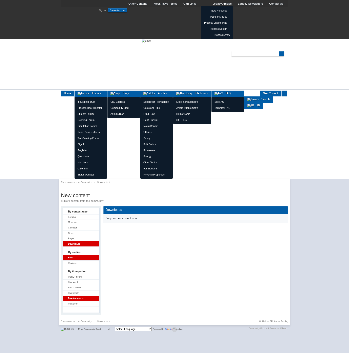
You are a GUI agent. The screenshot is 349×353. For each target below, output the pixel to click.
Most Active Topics (165, 3)
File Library (200, 93)
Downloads (74, 244)
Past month (73, 293)
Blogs (124, 93)
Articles (161, 93)
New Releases (219, 10)
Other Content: (137, 3)
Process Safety (222, 35)
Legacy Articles (222, 3)
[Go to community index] (146, 40)
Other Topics (150, 162)
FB (257, 105)
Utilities (147, 132)
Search (264, 99)
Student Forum (86, 114)
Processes (149, 150)
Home (67, 93)
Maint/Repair (150, 126)
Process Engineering (215, 22)
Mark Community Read (89, 329)
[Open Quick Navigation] (284, 93)
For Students (150, 168)
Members (83, 162)
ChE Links (189, 3)
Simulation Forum (87, 126)
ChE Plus (181, 120)
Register (82, 150)
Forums (95, 93)
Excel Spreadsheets (187, 101)
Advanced (286, 53)
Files (70, 257)
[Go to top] (174, 329)
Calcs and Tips (151, 108)
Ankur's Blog (117, 114)
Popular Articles (218, 16)
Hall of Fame (183, 114)
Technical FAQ (222, 108)
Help (109, 329)
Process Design (218, 28)
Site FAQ (219, 101)
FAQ (227, 93)
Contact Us (276, 3)
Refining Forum (86, 120)
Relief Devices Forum (89, 132)
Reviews (72, 263)
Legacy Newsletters (250, 3)
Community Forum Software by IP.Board (268, 328)
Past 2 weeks (74, 287)
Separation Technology (156, 101)
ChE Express (117, 101)
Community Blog (119, 108)
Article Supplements (187, 108)
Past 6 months (75, 298)
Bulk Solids (149, 144)
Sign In (102, 10)
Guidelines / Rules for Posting (273, 321)
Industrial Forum (86, 101)
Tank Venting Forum (88, 138)
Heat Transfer (150, 120)
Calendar (83, 168)
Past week (73, 282)
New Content (270, 93)
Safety (146, 138)
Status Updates (86, 174)
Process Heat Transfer (90, 108)
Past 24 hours (75, 277)
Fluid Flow (149, 114)
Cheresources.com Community (76, 321)
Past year (73, 303)
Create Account (117, 10)
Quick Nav (83, 156)
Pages (71, 238)
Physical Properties (154, 174)
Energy (147, 156)
